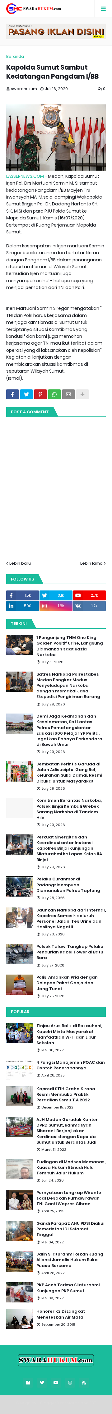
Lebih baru (20, 563)
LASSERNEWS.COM (25, 176)
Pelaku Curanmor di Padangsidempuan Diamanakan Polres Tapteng (68, 884)
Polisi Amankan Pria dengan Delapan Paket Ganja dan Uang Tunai (67, 983)
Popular (20, 1012)
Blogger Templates (60, 1403)
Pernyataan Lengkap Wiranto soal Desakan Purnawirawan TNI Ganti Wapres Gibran (68, 1198)
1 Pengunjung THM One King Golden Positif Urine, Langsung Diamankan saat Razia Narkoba (69, 646)
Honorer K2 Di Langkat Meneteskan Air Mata (60, 1314)
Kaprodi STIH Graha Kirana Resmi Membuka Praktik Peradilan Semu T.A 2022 (65, 1094)
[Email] (68, 394)
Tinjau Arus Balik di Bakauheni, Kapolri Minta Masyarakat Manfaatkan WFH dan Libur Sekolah (69, 1034)
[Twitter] (26, 394)
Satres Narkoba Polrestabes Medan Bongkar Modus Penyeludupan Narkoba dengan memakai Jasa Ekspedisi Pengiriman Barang (68, 686)
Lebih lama (91, 563)
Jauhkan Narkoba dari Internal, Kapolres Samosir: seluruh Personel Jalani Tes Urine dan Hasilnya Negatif (71, 918)
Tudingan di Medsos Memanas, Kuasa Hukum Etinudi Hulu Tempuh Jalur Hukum (70, 1167)
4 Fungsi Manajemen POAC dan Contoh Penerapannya (70, 1065)
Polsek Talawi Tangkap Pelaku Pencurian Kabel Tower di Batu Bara (69, 952)
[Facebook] (12, 394)
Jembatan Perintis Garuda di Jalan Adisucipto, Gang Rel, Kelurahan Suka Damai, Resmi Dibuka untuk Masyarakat (69, 772)
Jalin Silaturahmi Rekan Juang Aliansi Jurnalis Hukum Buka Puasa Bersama (69, 1259)
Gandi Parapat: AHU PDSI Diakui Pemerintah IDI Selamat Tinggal (70, 1229)
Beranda (15, 56)
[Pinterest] (40, 394)
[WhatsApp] (54, 394)
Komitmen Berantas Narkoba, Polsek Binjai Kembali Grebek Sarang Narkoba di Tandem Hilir (69, 809)
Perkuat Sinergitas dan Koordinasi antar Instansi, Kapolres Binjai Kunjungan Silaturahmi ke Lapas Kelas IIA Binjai (69, 848)
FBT (93, 1403)
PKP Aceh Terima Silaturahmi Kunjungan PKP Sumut (68, 1287)
